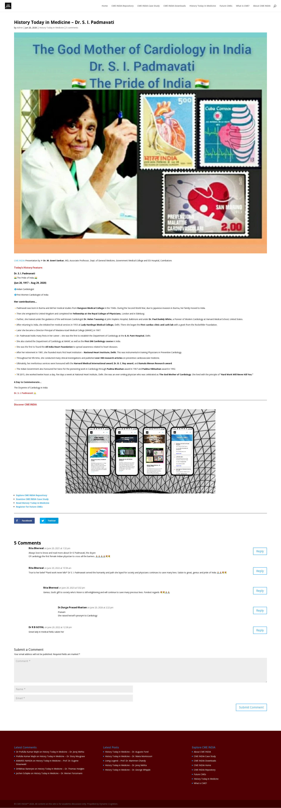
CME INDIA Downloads (174, 6)
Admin (20, 27)
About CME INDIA (261, 6)
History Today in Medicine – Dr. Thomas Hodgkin (61, 768)
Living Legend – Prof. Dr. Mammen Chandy (125, 760)
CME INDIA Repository (123, 6)
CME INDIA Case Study (148, 6)
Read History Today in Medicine (32, 503)
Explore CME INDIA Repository (31, 495)
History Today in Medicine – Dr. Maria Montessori (128, 756)
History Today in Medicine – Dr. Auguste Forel (127, 751)
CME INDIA (19, 260)
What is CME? (242, 6)
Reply (260, 551)
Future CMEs (226, 6)
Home (105, 6)
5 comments (72, 27)
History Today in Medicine (203, 6)
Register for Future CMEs (29, 506)
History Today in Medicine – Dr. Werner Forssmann (58, 773)
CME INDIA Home (202, 765)
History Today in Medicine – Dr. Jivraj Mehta (63, 751)
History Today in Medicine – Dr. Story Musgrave (62, 756)
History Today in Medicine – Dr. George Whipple (127, 769)
